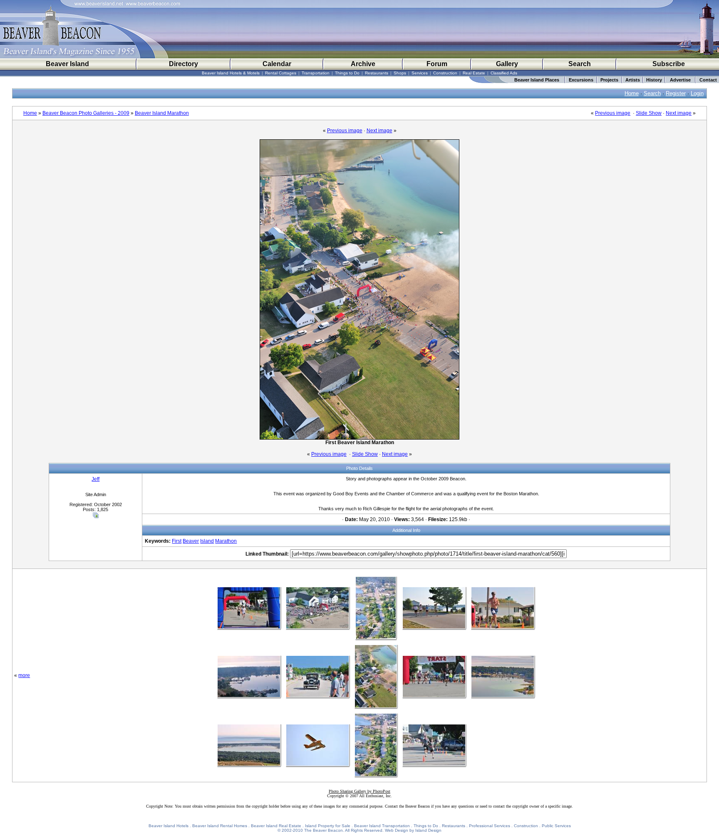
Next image (679, 113)
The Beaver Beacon (323, 830)
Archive (363, 63)
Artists (632, 79)
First (176, 541)
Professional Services (489, 825)
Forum (436, 63)
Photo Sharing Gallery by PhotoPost (359, 791)
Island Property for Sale (327, 825)
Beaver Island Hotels (168, 825)
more (24, 675)
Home (632, 93)
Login (697, 93)
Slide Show (649, 113)
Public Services (556, 825)
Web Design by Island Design (413, 830)
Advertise (680, 79)
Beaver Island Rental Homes (219, 825)
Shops (400, 73)
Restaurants (376, 73)
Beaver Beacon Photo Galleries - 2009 (85, 113)
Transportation (316, 73)
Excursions (581, 79)
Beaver (191, 541)
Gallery (507, 63)
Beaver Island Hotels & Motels (231, 73)
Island (207, 541)
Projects (609, 79)
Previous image (612, 113)
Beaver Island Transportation (382, 825)
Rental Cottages (280, 73)
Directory (183, 63)
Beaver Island (67, 63)
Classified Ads (504, 73)
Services (420, 73)
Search (579, 63)
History (654, 79)
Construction (445, 73)
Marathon (226, 541)
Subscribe (668, 63)
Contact (708, 79)
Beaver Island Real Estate (276, 825)
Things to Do (347, 73)
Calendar (277, 63)
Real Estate (474, 73)
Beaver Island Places (536, 79)
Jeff (95, 479)
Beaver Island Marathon (162, 113)
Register (676, 93)
